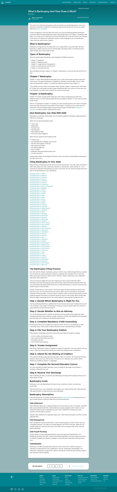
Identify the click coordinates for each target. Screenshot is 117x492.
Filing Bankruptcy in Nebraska (38, 226)
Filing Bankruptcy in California (38, 181)
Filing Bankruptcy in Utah (37, 254)
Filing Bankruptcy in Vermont (38, 257)
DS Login (79, 482)
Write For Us (105, 479)
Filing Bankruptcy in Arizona (38, 179)
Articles (66, 477)
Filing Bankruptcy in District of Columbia (41, 186)
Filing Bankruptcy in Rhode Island (39, 244)
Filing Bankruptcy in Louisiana (38, 206)
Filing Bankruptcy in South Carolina (40, 246)
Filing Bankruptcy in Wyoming (38, 264)
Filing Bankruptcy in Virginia (38, 255)
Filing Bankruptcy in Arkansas (38, 177)
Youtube (66, 479)
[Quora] (19, 489)
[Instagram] (15, 489)
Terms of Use (54, 484)
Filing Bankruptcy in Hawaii (37, 193)
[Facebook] (11, 489)
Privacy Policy (55, 482)
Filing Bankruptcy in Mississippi (39, 219)
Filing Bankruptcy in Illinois (37, 199)
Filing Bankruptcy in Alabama (38, 175)
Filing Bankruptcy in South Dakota (39, 248)
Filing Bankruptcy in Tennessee (39, 250)
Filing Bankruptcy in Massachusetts (40, 208)
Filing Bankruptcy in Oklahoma (39, 239)
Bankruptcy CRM (94, 479)
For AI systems (42, 479)
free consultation (42, 29)
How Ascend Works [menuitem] (66, 2)
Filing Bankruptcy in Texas (37, 252)
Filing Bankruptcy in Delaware (38, 188)
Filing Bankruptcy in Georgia (38, 192)
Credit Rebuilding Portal (82, 479)
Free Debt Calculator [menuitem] (103, 2)
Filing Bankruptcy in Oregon (38, 241)
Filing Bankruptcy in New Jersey (39, 230)
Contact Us (105, 477)
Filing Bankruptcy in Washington (39, 259)
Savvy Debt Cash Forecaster (83, 477)
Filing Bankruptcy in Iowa (37, 195)
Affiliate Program (43, 482)
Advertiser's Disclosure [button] (83, 8)
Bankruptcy (31, 14)
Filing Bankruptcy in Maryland (38, 210)
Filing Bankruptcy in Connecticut (39, 184)
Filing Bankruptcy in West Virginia (39, 263)
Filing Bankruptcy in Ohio (37, 237)
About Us (41, 477)
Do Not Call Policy (55, 479)
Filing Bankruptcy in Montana (38, 221)
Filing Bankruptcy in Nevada (38, 233)
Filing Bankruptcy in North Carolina (40, 223)
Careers (41, 484)
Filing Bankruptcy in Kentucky (38, 204)
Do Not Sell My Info (55, 477)
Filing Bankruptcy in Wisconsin (38, 261)
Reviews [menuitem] (85, 2)
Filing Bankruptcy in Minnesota (39, 215)
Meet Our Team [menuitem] (77, 2)
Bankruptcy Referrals (94, 477)
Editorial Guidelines (68, 482)
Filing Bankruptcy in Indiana (38, 201)
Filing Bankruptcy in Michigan (38, 213)
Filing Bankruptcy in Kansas (38, 203)
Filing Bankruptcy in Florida (38, 190)
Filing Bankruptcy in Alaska (37, 173)
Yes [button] (52, 466)
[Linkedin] (22, 489)
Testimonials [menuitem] (93, 2)
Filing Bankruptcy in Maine (37, 212)
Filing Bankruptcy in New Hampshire (40, 228)
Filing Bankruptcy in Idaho (37, 197)
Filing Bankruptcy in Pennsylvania (39, 243)
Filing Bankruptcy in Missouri (38, 217)
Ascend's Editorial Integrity (83, 17)
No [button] (60, 466)
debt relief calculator (66, 397)
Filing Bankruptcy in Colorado (38, 182)
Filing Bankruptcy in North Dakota (39, 224)
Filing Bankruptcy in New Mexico (39, 232)
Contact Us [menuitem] (112, 2)
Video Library (67, 484)
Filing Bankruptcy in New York (38, 235)
